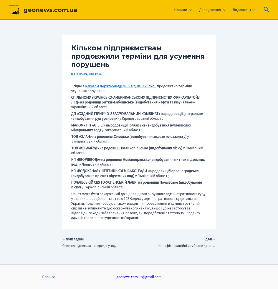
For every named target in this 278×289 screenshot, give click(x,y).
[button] (189, 9)
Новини (180, 9)
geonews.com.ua (50, 9)
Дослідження (210, 9)
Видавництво (244, 9)
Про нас (48, 276)
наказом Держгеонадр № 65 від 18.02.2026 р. (120, 86)
